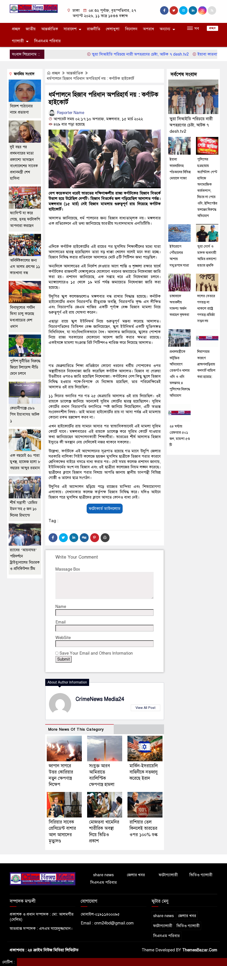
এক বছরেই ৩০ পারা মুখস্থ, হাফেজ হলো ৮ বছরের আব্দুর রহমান (25, 461)
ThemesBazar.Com (199, 950)
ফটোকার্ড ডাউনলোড (104, 508)
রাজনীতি (93, 28)
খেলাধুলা (112, 28)
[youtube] (202, 10)
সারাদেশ (70, 28)
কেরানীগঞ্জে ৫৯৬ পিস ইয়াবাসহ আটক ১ (24, 414)
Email (60, 622)
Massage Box (67, 569)
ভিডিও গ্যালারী (200, 874)
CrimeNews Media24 (100, 699)
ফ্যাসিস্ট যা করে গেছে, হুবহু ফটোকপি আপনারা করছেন (25, 219)
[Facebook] (53, 537)
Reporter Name (70, 112)
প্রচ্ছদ (16, 28)
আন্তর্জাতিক (49, 28)
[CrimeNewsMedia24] (34, 8)
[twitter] (174, 10)
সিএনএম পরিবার (47, 40)
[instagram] (183, 10)
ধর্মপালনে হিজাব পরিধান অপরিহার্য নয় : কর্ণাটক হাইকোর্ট (90, 78)
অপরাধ (148, 28)
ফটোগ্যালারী (168, 874)
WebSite (63, 637)
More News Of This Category (76, 729)
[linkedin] (193, 10)
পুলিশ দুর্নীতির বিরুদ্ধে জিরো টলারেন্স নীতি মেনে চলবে (25, 367)
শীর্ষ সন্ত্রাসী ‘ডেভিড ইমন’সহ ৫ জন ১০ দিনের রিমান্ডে (23, 508)
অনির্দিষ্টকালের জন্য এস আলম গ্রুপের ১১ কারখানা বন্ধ (25, 266)
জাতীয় (31, 28)
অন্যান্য (165, 28)
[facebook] (164, 10)
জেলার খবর (136, 874)
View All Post (145, 708)
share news (103, 874)
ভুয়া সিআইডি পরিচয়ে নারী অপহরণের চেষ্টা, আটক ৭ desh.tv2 (123, 54)
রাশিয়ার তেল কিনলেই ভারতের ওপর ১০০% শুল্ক (143, 828)
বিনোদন (131, 28)
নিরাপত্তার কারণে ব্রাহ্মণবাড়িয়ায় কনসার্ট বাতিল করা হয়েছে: (206, 364)
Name (60, 606)
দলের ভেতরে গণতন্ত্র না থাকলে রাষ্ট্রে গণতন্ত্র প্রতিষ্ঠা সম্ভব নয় (206, 308)
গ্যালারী (18, 40)
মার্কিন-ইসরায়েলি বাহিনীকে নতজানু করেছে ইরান (143, 772)
